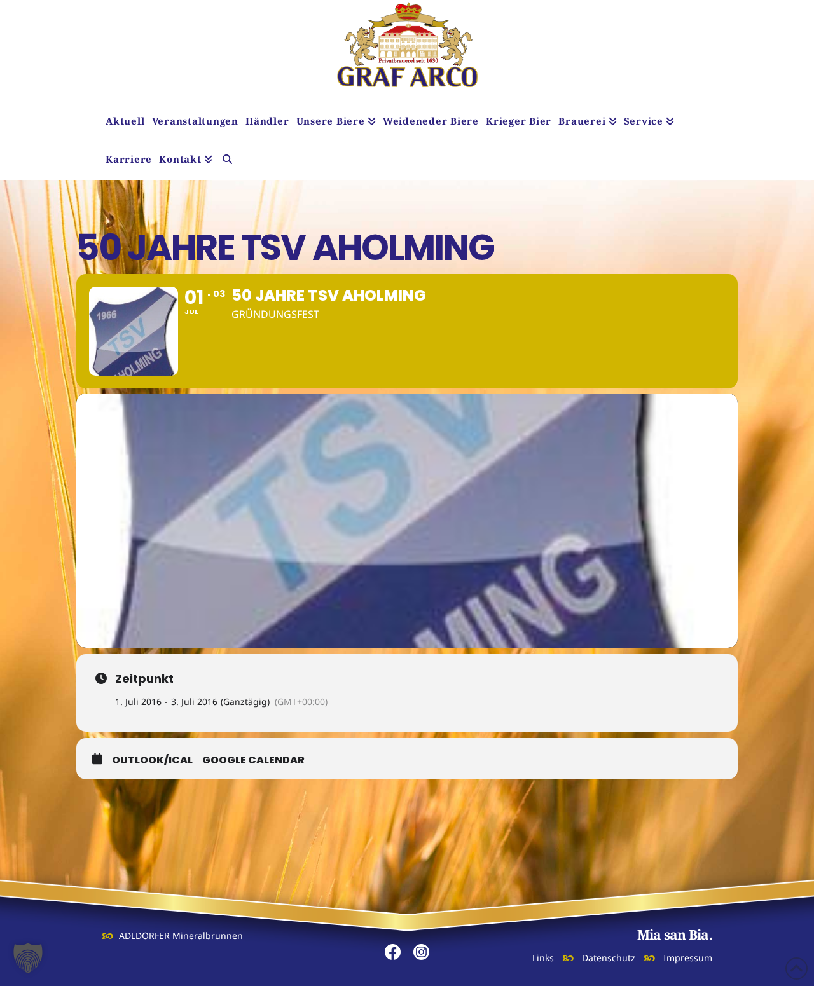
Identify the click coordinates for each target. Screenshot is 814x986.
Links (543, 958)
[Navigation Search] (227, 161)
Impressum (687, 958)
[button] (28, 958)
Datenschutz (608, 958)
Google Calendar (253, 760)
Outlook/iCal (152, 760)
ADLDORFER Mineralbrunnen (181, 935)
